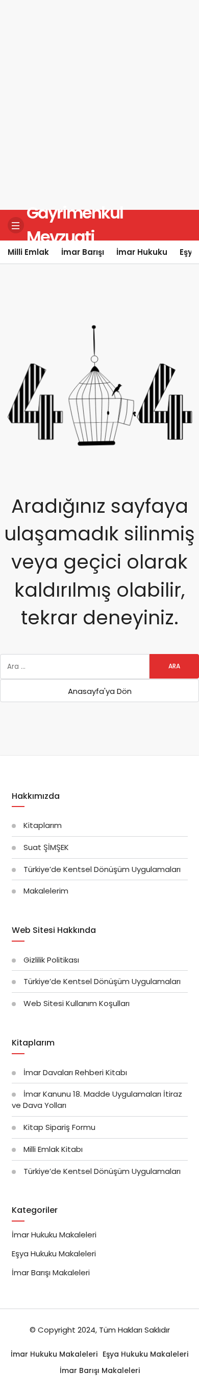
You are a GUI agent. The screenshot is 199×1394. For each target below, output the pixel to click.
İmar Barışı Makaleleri (51, 1272)
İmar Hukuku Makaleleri (54, 1234)
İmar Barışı (82, 252)
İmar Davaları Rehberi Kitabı (75, 1072)
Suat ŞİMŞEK (46, 847)
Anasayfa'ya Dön (100, 691)
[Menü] (16, 225)
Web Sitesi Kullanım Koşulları (76, 1003)
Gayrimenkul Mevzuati (75, 224)
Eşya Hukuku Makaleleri (54, 1253)
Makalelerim (45, 890)
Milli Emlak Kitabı (53, 1149)
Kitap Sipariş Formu (59, 1127)
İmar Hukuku (141, 252)
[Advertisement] (99, 105)
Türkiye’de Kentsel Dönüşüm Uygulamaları (102, 869)
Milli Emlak (28, 252)
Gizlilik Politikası (51, 959)
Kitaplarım (42, 825)
